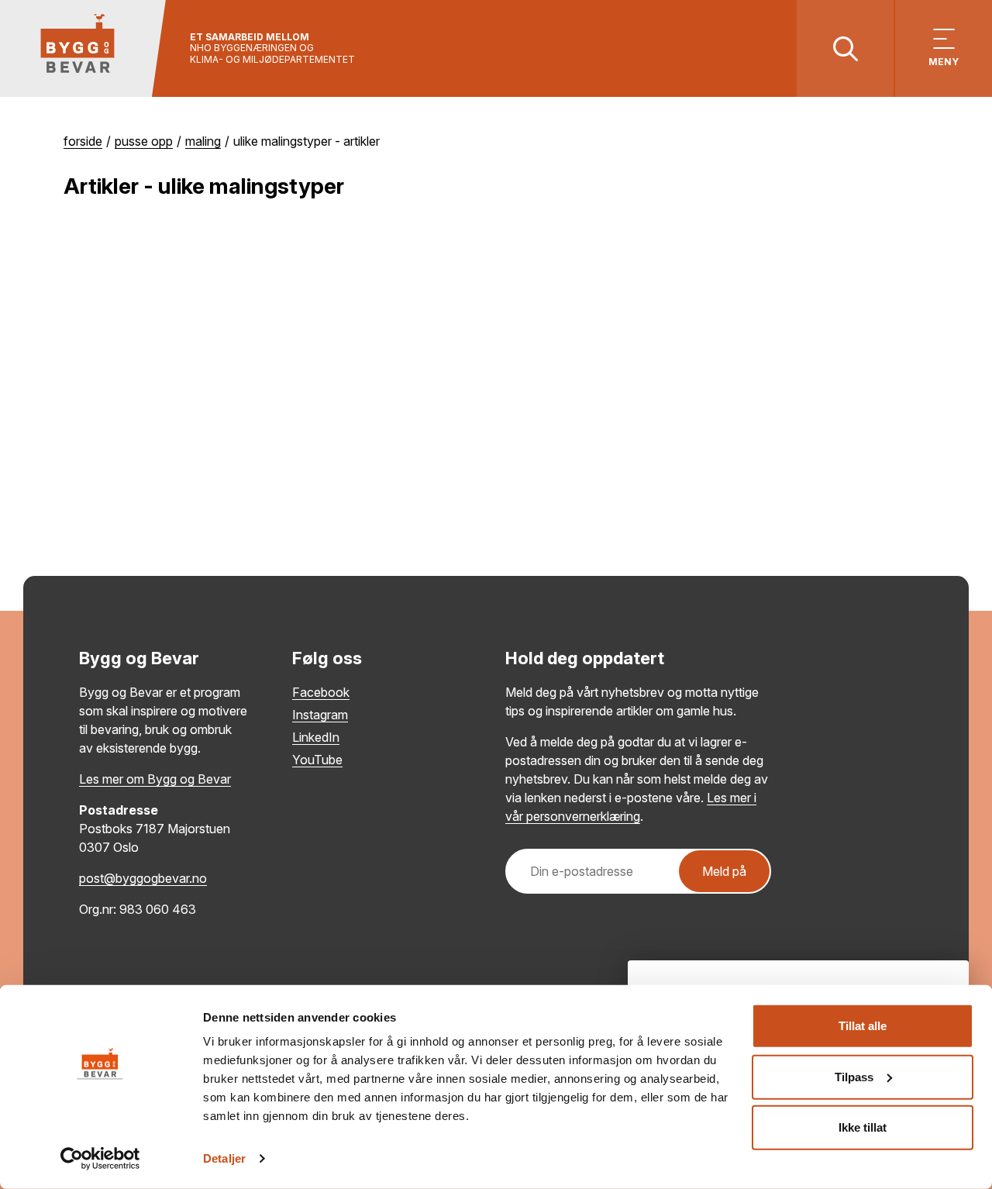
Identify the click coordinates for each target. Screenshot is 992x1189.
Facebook (321, 692)
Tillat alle (863, 1025)
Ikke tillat (863, 1127)
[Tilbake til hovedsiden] (83, 48)
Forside (83, 141)
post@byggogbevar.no (143, 878)
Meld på (724, 871)
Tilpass (854, 1076)
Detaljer (224, 1158)
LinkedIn (315, 737)
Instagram (320, 714)
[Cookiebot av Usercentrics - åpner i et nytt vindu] (100, 1158)
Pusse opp (144, 141)
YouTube (317, 759)
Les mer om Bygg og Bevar (155, 779)
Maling (203, 141)
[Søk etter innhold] (845, 48)
